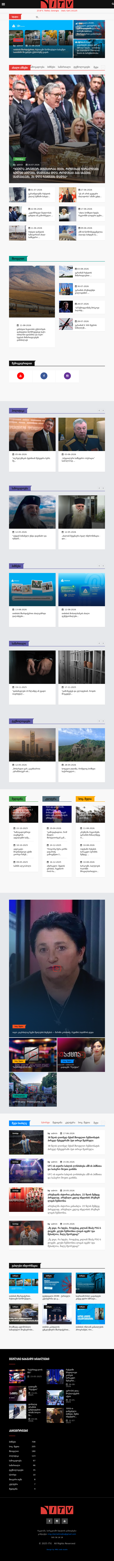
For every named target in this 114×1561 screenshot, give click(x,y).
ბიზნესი (18, 40)
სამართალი (64, 67)
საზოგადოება (37, 67)
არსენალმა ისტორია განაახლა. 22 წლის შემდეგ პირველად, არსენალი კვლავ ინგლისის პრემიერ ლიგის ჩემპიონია (74, 1197)
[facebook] (49, 1521)
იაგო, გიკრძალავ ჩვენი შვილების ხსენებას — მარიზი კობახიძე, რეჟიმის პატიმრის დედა (53, 1032)
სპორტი (45, 1122)
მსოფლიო (18, 258)
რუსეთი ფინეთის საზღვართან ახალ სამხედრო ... (36, 234)
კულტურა (50, 799)
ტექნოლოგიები (82, 67)
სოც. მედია (85, 799)
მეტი (96, 67)
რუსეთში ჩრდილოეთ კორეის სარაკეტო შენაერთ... (71, 1375)
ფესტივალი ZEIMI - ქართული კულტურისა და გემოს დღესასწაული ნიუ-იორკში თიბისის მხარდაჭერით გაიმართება (89, 28)
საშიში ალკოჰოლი (22, 866)
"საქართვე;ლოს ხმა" (22, 1067)
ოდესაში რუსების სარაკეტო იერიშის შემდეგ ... (88, 852)
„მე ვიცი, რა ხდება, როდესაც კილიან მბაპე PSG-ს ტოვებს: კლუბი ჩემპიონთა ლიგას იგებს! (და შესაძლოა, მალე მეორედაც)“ (74, 1231)
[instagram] (57, 1521)
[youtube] (65, 1521)
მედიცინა (17, 799)
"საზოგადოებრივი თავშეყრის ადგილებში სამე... (21, 835)
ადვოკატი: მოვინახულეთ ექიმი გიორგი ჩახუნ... (22, 852)
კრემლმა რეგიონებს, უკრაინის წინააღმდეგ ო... (90, 835)
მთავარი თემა (22, 1479)
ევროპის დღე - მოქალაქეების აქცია (29, 1102)
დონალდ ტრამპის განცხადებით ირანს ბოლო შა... (34, 1409)
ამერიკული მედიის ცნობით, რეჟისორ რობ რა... (56, 868)
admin (20, 46)
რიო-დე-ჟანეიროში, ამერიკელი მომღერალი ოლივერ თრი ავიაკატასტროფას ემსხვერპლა (56, 812)
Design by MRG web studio (57, 1549)
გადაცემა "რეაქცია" (70, 1067)
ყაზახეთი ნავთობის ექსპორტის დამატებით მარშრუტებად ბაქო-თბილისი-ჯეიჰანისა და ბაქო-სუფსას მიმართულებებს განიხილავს (31, 334)
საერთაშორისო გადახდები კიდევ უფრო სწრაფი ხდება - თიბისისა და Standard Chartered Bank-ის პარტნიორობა (88, 47)
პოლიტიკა (18, 410)
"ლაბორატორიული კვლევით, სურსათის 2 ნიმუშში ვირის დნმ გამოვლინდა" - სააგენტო (23, 812)
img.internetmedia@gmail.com (62, 1534)
